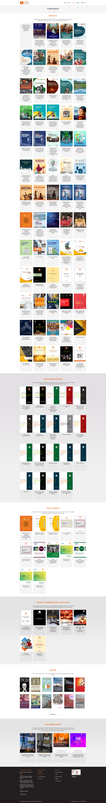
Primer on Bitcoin (80, 463)
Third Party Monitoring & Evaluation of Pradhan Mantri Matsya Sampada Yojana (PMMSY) (80, 97)
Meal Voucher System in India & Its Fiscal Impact (39, 493)
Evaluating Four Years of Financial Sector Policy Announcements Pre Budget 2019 (80, 629)
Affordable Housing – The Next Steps (26, 464)
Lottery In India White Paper (53, 257)
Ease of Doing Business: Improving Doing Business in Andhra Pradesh (53, 339)
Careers (40, 772)
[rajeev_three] (47, 686)
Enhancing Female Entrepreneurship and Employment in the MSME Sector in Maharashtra (39, 69)
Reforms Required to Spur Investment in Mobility (66, 285)
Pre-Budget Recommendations (26, 654)
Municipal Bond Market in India (66, 464)
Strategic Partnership (66, 434)
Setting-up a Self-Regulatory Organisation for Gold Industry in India (80, 258)
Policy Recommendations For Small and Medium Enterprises (39, 561)
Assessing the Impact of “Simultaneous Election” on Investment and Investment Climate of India (53, 43)
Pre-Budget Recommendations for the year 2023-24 (26, 628)
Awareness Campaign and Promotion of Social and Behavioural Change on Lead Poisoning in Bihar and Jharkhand (39, 233)
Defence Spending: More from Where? (26, 560)
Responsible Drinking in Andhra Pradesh (39, 285)
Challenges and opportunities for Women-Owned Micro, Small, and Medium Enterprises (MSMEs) (26, 98)
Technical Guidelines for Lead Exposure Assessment (66, 123)
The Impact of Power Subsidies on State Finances (80, 230)
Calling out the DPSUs (80, 533)
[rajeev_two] (36, 686)
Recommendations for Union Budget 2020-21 (40, 628)
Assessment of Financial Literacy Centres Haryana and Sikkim (53, 231)
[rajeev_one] (25, 686)
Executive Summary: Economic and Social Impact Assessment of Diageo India (39, 150)
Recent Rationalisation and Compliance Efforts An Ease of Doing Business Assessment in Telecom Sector (53, 178)
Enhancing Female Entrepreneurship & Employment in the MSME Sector (39, 123)
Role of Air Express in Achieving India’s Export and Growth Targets (26, 407)
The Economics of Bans (66, 406)
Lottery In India (40, 257)
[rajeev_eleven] (58, 702)
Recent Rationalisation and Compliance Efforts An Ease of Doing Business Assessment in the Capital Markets (39, 178)
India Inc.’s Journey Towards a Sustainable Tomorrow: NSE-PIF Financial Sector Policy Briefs (26, 232)
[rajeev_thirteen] (80, 702)
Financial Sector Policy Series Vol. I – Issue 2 (39, 533)
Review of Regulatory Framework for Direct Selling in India (80, 312)
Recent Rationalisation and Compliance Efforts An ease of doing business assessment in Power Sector (66, 178)
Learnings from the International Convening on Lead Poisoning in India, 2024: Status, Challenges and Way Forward (53, 151)
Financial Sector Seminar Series (66, 560)
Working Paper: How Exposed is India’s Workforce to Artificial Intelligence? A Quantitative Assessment (26, 28)
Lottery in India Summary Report (26, 257)
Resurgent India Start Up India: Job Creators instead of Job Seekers (61, 755)
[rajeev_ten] (47, 702)
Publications (40, 774)
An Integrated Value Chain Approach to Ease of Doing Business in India (39, 312)
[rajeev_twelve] (69, 702)
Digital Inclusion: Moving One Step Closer (66, 364)
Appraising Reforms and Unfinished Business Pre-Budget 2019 (66, 629)
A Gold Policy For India (80, 337)
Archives (40, 778)
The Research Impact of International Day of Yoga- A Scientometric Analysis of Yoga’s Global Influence (26, 178)
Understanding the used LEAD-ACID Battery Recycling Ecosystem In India (53, 203)
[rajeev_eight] (36, 702)
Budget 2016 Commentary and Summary (39, 654)
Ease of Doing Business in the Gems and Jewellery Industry (39, 339)
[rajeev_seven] (25, 702)
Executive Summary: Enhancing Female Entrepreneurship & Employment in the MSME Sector (53, 124)
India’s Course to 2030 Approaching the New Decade (66, 312)
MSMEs (57, 778)
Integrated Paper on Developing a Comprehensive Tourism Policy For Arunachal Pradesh (80, 286)
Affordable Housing (53, 463)
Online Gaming (59, 776)
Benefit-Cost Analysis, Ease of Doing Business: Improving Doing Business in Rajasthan (66, 339)
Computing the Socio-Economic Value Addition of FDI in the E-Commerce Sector (80, 366)
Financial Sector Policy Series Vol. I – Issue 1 (53, 533)
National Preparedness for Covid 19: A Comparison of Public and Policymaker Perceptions (53, 408)
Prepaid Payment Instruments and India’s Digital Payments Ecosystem (79, 42)
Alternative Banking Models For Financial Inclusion (53, 493)
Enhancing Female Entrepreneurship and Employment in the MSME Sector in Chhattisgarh (80, 69)
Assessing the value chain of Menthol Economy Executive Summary (66, 150)
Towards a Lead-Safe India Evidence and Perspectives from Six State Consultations (26, 123)
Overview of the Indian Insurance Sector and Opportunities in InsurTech (53, 437)
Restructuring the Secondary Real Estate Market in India (26, 338)
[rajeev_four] (58, 686)
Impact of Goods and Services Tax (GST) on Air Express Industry (39, 464)
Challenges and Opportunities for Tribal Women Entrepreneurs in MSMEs (66, 231)
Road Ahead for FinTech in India (26, 364)
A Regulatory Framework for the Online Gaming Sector (26, 285)
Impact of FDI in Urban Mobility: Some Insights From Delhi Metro (79, 407)
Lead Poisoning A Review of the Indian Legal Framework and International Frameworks (39, 204)
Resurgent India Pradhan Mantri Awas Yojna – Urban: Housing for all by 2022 (78, 755)
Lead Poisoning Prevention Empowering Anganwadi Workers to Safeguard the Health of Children (80, 124)
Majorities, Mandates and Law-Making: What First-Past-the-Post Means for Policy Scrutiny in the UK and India (39, 43)
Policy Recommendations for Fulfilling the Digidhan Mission (53, 561)
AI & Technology (59, 772)
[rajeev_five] (69, 686)
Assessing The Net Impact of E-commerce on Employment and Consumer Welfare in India (66, 204)
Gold (57, 774)
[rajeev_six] (80, 686)
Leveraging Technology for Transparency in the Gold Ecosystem (53, 286)
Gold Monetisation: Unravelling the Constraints (53, 364)
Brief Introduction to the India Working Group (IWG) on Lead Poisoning (39, 97)
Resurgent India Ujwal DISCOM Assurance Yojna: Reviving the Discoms (28, 755)
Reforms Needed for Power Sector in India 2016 (66, 493)
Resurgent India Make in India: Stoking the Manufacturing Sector (45, 755)
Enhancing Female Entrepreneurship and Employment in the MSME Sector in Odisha (66, 42)
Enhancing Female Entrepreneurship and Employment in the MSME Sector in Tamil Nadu (66, 97)
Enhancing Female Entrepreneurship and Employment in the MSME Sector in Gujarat (66, 69)
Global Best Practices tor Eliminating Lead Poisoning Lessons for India (26, 203)
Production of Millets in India (66, 533)
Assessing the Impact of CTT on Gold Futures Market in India (39, 365)
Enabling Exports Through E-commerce (39, 406)
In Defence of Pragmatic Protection (26, 435)
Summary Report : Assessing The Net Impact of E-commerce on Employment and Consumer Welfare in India (80, 205)
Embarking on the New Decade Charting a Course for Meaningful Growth (26, 312)
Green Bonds (26, 491)
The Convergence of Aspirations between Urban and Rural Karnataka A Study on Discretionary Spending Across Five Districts (66, 260)
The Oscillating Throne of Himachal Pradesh (80, 435)
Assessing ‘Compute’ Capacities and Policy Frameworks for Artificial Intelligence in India (80, 178)
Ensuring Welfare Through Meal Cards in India (53, 312)
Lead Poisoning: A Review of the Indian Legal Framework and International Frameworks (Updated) (53, 69)
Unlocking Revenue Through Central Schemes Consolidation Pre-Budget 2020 (53, 629)
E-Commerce (58, 781)
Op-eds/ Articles (41, 776)
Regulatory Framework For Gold (39, 435)
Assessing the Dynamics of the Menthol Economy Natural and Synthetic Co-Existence (79, 150)
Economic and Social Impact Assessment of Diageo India (26, 149)
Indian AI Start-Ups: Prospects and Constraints (53, 96)
